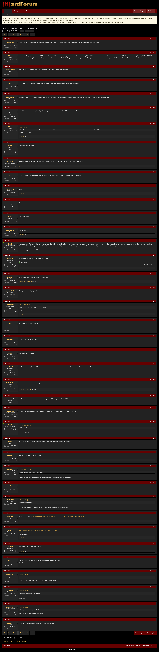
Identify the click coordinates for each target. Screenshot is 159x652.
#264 (154, 379)
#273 (154, 513)
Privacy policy (145, 645)
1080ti (22, 31)
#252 (154, 199)
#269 (154, 452)
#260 (154, 319)
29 (27, 34)
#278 (154, 586)
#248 (154, 142)
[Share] (151, 39)
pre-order (31, 31)
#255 (154, 240)
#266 (154, 407)
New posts (17, 11)
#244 (154, 80)
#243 (154, 66)
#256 (154, 255)
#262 (154, 349)
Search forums (16, 14)
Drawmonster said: (25, 127)
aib (26, 31)
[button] (22, 11)
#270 (154, 465)
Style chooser (7, 645)
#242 (154, 52)
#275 (154, 543)
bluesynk (5, 31)
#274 (154, 526)
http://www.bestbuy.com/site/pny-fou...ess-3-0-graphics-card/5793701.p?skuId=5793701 (59, 516)
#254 (154, 226)
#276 (154, 557)
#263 (154, 363)
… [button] (11, 34)
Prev (5, 34)
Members (28, 11)
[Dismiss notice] (155, 18)
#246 (154, 107)
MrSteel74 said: (24, 305)
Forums (8, 11)
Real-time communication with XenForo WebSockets (84, 650)
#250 (154, 171)
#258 (154, 287)
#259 (154, 301)
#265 (154, 395)
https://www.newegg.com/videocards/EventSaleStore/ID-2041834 (38, 530)
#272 (154, 496)
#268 (154, 438)
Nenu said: (23, 500)
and (26, 281)
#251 (154, 185)
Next (31, 34)
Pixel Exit (68, 650)
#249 (154, 158)
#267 (154, 421)
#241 (154, 38)
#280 (154, 619)
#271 (154, 482)
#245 (154, 93)
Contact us (127, 645)
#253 (154, 213)
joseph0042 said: (24, 425)
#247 (154, 123)
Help (151, 645)
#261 (154, 335)
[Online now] (3, 242)
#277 (154, 570)
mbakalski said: (24, 574)
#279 (154, 603)
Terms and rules (135, 645)
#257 (154, 273)
